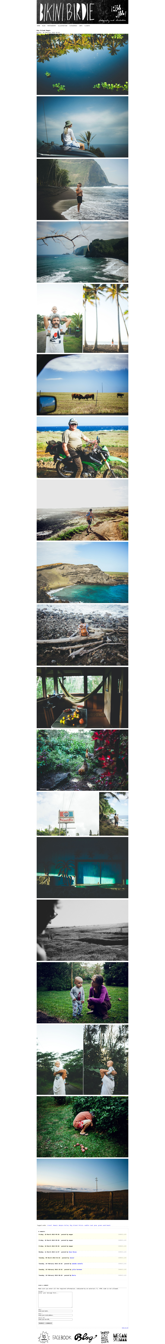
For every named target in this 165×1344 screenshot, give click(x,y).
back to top (125, 1327)
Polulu (81, 1225)
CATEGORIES (73, 26)
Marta (74, 1275)
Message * (41, 1291)
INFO (80, 26)
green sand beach (104, 1225)
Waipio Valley (64, 1225)
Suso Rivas (73, 1252)
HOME (38, 26)
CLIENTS (87, 26)
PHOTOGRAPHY (51, 26)
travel (49, 1225)
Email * (40, 1313)
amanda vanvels (77, 1263)
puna (95, 1225)
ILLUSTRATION (62, 26)
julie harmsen (77, 1269)
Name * (40, 1309)
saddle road (88, 1225)
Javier (72, 1258)
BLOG (43, 26)
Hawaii (55, 1225)
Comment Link (122, 1234)
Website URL (41, 1317)
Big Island (74, 1225)
